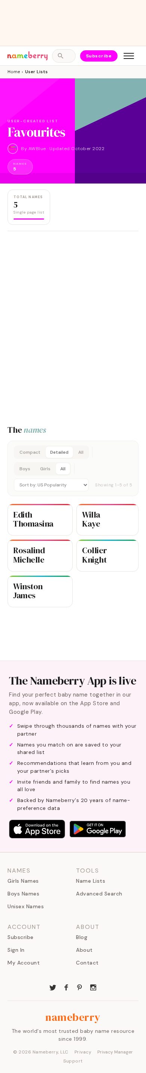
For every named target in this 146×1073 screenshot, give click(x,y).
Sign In (16, 950)
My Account (23, 962)
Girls (45, 469)
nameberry (73, 1017)
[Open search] (63, 56)
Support (73, 1061)
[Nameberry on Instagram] (93, 987)
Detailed (59, 452)
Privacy (83, 1052)
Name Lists (90, 880)
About (84, 950)
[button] (73, 468)
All (80, 452)
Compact (29, 452)
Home (13, 71)
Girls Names (23, 880)
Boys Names (23, 893)
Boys (24, 469)
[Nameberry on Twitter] (53, 987)
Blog (81, 937)
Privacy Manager (115, 1052)
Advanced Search (99, 893)
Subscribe (99, 56)
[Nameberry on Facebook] (66, 987)
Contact (87, 962)
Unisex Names (25, 906)
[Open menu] (129, 56)
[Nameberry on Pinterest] (79, 987)
